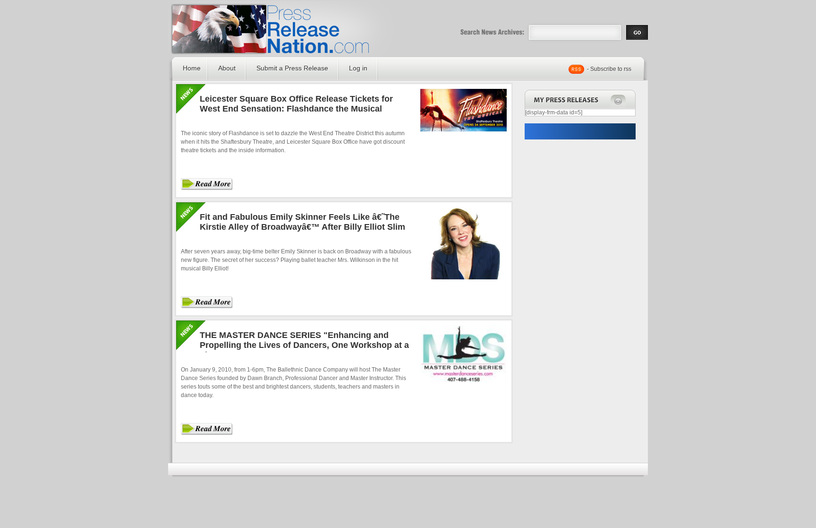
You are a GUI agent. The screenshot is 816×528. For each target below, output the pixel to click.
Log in (358, 68)
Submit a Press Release (292, 68)
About (227, 68)
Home (192, 68)
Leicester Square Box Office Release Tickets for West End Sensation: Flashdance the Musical (296, 103)
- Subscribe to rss (609, 69)
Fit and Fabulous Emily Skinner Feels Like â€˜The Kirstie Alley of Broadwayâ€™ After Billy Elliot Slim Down (302, 227)
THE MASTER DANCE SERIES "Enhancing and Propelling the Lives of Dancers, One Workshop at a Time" (304, 345)
